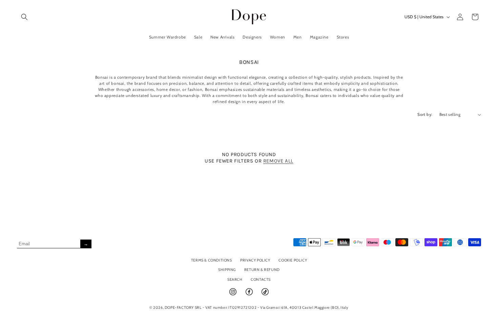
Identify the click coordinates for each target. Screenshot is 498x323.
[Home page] (249, 17)
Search (235, 279)
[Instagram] (233, 294)
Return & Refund (262, 269)
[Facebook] (250, 294)
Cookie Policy (292, 260)
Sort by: (424, 114)
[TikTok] (265, 294)
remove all (278, 161)
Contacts (261, 279)
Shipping (227, 269)
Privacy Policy (255, 260)
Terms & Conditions (211, 260)
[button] (24, 16)
